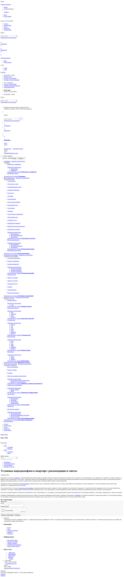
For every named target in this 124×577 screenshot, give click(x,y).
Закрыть (21, 158)
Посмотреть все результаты (8, 37)
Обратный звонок (9, 87)
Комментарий (5, 506)
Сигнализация (8, 465)
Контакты (10, 533)
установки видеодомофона (25, 488)
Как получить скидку (13, 546)
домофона (17, 478)
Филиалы (7, 28)
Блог (8, 529)
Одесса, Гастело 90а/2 (10, 78)
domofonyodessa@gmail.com (12, 85)
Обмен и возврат (12, 543)
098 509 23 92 (8, 77)
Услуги (6, 24)
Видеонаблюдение (9, 463)
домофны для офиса (6, 459)
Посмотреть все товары (21, 172)
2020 (5, 450)
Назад (14, 158)
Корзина (6, 153)
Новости (9, 532)
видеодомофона (24, 483)
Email (2, 503)
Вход (5, 15)
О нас (5, 27)
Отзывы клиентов (12, 530)
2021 (5, 445)
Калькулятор (7, 30)
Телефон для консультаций (11, 80)
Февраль (9, 448)
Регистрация (7, 16)
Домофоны (7, 462)
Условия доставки (12, 541)
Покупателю (7, 25)
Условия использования (14, 544)
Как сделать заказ (12, 540)
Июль (9, 453)
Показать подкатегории (18, 161)
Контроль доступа (9, 466)
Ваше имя (3, 501)
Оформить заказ (13, 153)
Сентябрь (10, 447)
